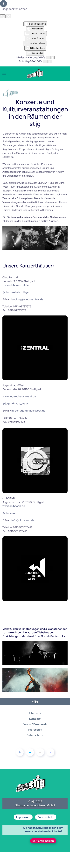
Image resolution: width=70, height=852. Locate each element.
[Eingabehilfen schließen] (8, 16)
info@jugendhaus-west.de (28, 410)
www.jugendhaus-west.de (19, 396)
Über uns (35, 713)
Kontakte (35, 718)
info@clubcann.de (22, 520)
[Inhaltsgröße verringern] (48, 57)
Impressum (35, 729)
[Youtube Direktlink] (30, 752)
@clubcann (9, 513)
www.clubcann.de (13, 506)
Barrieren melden (43, 841)
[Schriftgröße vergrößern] (50, 61)
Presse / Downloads (34, 724)
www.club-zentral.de (15, 285)
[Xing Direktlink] (50, 752)
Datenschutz (35, 735)
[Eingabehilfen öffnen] (3, 3)
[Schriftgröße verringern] (45, 61)
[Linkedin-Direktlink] (40, 752)
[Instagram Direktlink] (20, 752)
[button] (4, 73)
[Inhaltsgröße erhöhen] (52, 57)
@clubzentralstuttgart (16, 292)
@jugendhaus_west (15, 403)
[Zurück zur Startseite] (35, 73)
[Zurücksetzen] (3, 16)
